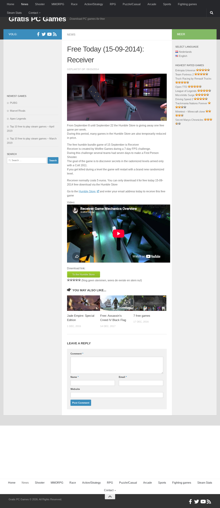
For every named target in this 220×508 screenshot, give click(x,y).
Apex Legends (18, 118)
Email (123, 377)
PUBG (13, 102)
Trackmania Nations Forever (191, 103)
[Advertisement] (32, 66)
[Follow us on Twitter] (44, 34)
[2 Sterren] (71, 280)
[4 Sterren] (76, 280)
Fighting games (187, 4)
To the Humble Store (83, 274)
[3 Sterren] (74, 280)
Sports (167, 4)
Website (75, 389)
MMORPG (58, 4)
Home (10, 4)
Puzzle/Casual (132, 4)
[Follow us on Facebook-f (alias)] (38, 34)
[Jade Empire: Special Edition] (83, 303)
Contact (33, 12)
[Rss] (55, 34)
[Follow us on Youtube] (49, 34)
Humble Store (87, 191)
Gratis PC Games (37, 19)
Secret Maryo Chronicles (189, 119)
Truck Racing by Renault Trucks (193, 78)
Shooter (40, 4)
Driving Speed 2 (184, 99)
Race (74, 4)
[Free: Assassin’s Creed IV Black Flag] (116, 303)
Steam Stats (14, 12)
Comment (76, 353)
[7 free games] (149, 303)
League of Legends (186, 90)
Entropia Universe (185, 70)
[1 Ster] (68, 280)
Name (74, 377)
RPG (113, 4)
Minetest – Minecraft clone (190, 111)
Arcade (151, 4)
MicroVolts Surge (185, 95)
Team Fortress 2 (184, 74)
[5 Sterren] (79, 280)
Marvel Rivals (17, 110)
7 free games (141, 315)
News (24, 4)
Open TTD (181, 86)
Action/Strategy (93, 4)
